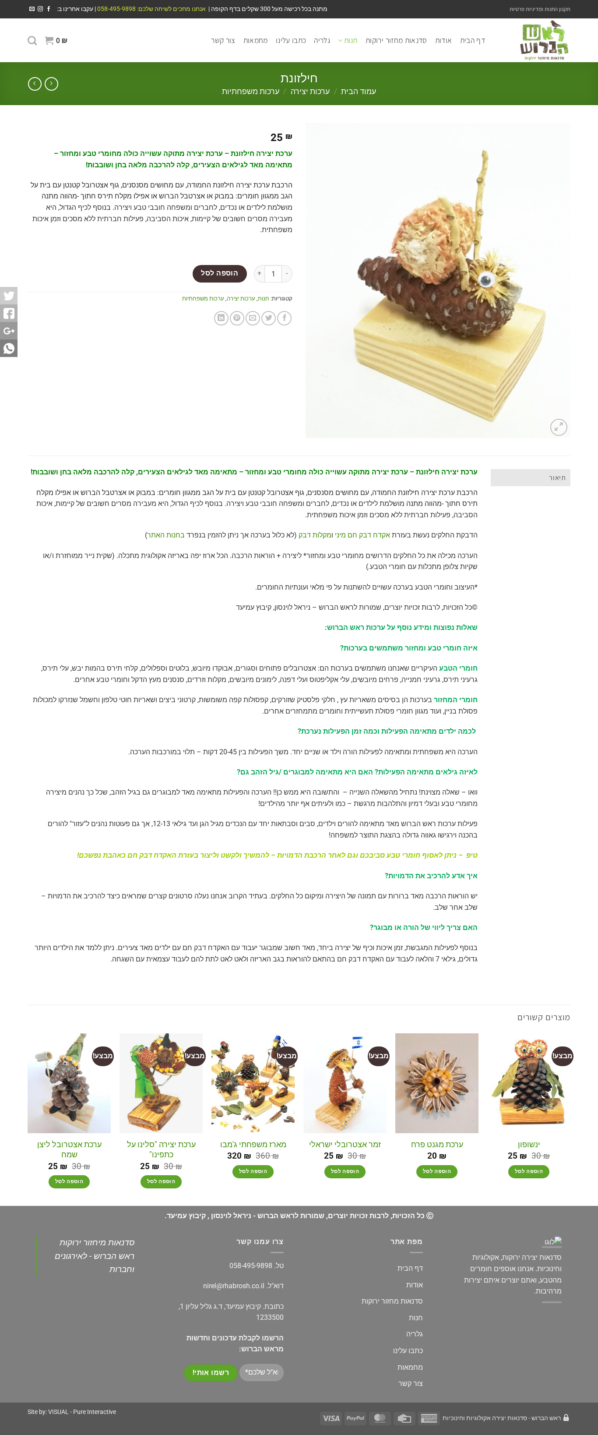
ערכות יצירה (310, 91)
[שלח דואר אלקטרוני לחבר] (253, 318)
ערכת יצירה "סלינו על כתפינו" (161, 1149)
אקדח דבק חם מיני (362, 535)
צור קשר (223, 40)
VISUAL (58, 1412)
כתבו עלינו (291, 40)
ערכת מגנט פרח (437, 1144)
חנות (351, 40)
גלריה (322, 40)
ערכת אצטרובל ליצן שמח (69, 1149)
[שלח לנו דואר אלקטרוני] (32, 9)
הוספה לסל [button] (529, 1171)
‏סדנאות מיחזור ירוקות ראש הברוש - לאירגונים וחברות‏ (94, 1255)
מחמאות (255, 40)
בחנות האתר (166, 535)
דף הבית (472, 40)
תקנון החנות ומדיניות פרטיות (540, 9)
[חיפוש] (32, 40)
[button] (56, 40)
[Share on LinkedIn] (221, 318)
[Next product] (51, 84)
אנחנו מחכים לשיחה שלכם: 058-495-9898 (151, 8)
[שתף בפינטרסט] (237, 318)
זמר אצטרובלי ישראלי (345, 1144)
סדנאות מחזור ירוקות (396, 40)
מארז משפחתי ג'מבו (253, 1144)
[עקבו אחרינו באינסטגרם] (40, 9)
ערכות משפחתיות (250, 91)
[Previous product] (35, 84)
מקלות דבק (315, 535)
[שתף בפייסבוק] (284, 318)
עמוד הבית (358, 91)
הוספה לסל (219, 273)
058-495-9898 (250, 1266)
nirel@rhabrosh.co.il (233, 1286)
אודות (443, 40)
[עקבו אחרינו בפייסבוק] (48, 9)
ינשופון (529, 1144)
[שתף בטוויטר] (268, 318)
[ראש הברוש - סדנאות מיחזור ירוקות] (534, 40)
